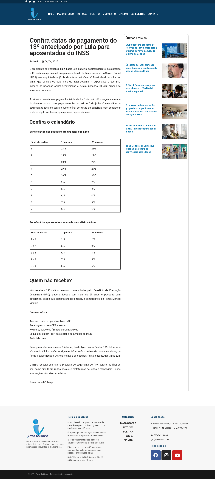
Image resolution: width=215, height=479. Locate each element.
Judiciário (109, 14)
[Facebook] (26, 1)
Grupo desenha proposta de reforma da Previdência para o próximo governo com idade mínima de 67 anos (86, 425)
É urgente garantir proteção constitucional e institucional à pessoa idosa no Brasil (141, 68)
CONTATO (153, 14)
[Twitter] (30, 1)
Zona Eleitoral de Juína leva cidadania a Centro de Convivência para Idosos (139, 149)
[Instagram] (166, 455)
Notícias (82, 14)
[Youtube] (34, 1)
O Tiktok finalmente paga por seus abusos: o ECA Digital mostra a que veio (140, 88)
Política (95, 14)
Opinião (123, 14)
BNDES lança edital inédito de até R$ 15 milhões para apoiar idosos (140, 128)
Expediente (138, 14)
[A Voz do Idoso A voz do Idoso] (34, 14)
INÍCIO (51, 14)
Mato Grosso (65, 14)
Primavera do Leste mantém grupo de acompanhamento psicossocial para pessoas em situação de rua (85, 450)
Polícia (128, 436)
